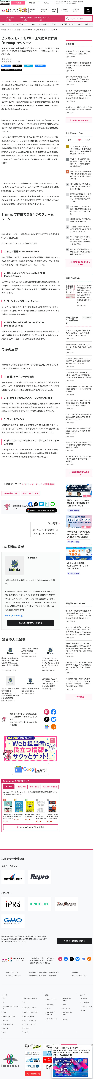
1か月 (88, 140)
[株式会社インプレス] (10, 1060)
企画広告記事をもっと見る (80, 473)
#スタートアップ (36, 484)
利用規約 (75, 972)
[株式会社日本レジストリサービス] (13, 904)
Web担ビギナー (33, 10)
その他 (26, 1032)
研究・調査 (80, 1)
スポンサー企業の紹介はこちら (74, 941)
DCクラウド (74, 1)
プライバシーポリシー (14, 976)
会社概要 (53, 976)
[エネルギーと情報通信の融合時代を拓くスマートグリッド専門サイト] (33, 1060)
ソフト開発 (63, 1)
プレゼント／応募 (86, 1006)
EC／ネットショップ (29, 1024)
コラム (48, 1008)
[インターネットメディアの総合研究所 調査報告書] (33, 1053)
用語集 (83, 1010)
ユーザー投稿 (16, 30)
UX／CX (5, 1020)
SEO (3, 24)
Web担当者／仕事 (9, 1016)
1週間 (79, 140)
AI (27, 24)
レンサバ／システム (30, 1020)
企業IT (58, 1)
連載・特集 (54, 10)
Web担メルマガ (44, 10)
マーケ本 (8, 786)
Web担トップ (5, 30)
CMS (79, 24)
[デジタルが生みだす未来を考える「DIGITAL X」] (33, 1067)
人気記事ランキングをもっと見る (80, 263)
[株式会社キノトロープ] (39, 904)
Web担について (65, 10)
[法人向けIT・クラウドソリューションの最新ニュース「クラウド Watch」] (51, 1053)
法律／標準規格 (29, 1016)
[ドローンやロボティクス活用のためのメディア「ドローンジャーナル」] (51, 1067)
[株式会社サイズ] (66, 904)
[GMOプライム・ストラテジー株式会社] (13, 921)
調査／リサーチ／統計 (31, 1012)
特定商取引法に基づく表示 (37, 976)
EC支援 (74, 3)
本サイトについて (12, 972)
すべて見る (80, 697)
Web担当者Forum (9, 10)
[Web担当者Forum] (12, 960)
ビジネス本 (21, 786)
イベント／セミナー (67, 1013)
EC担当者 (32, 3)
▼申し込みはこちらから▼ (62, 1057)
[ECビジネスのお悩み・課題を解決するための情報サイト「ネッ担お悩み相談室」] (33, 1074)
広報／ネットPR (8, 1024)
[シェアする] (30, 504)
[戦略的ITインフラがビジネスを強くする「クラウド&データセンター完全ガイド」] (33, 1047)
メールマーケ (28, 1028)
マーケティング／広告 (15, 24)
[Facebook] (53, 712)
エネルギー (59, 3)
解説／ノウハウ (51, 999)
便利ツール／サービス (51, 1013)
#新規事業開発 (48, 484)
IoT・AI (68, 1)
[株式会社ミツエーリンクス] (13, 877)
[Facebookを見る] (66, 959)
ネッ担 (26, 722)
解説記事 (84, 998)
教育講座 (69, 3)
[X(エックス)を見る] (72, 959)
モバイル (5, 1028)
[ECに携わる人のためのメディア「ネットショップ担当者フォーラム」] (51, 1060)
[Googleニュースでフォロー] (83, 959)
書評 (64, 1004)
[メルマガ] (46, 712)
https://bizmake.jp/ (14, 615)
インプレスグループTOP (79, 976)
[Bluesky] (77, 959)
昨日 (69, 140)
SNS (33, 24)
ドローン (64, 3)
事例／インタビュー (67, 999)
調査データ (50, 1004)
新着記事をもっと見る (80, 120)
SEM (4, 1032)
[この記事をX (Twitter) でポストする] (36, 504)
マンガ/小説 (66, 1008)
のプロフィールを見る (30, 623)
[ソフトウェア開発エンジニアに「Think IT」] (51, 1047)
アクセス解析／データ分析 (48, 24)
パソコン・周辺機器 (50, 786)
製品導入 (46, 3)
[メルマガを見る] (60, 959)
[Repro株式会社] (39, 877)
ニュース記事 (85, 1002)
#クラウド (25, 484)
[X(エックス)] (46, 719)
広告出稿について (76, 10)
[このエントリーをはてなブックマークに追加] (41, 504)
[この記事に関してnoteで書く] (47, 504)
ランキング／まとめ (52, 1019)
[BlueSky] (53, 719)
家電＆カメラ (34, 786)
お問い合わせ (54, 972)
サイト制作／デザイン (67, 24)
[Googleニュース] (46, 727)
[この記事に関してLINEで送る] (53, 504)
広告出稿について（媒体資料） (38, 972)
